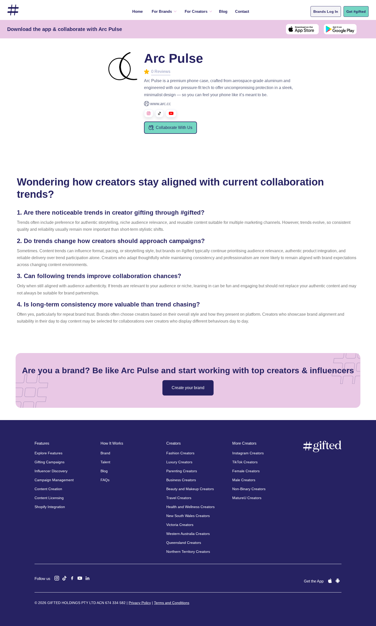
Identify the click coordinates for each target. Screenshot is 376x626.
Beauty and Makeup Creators (190, 489)
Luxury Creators (179, 462)
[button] (163, 11)
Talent (105, 462)
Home (137, 11)
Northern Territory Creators (188, 552)
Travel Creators (178, 498)
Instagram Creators (248, 453)
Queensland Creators (183, 543)
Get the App (314, 581)
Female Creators (246, 471)
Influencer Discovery (51, 471)
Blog (223, 11)
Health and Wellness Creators (190, 507)
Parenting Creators (181, 471)
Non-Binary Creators (249, 489)
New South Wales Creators (188, 516)
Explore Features (48, 453)
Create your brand (188, 388)
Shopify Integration (50, 507)
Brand (105, 453)
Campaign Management (54, 480)
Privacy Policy (140, 603)
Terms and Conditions (171, 603)
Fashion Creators (180, 453)
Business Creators (181, 480)
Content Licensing (49, 498)
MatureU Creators (246, 498)
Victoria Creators (179, 525)
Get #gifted (356, 11)
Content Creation (48, 489)
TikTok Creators (245, 462)
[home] (13, 10)
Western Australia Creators (188, 534)
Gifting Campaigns (49, 462)
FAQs (105, 480)
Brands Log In (325, 11)
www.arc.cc (160, 104)
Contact (242, 11)
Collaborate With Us (174, 127)
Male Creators (243, 480)
